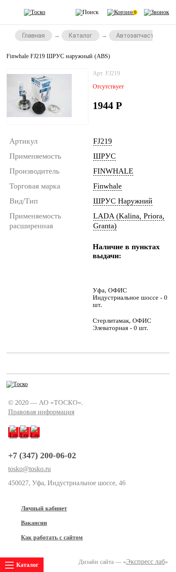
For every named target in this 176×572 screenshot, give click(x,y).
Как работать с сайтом (52, 537)
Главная (33, 35)
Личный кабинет (44, 508)
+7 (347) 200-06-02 (42, 455)
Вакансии (34, 523)
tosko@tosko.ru (29, 469)
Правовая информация (41, 412)
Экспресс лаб (145, 561)
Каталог (80, 35)
